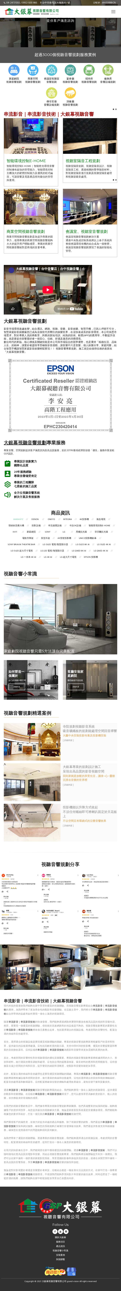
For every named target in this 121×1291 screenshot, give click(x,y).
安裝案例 (60, 1255)
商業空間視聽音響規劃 (26, 231)
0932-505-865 (29, 3)
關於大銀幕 (60, 1237)
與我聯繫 (60, 1259)
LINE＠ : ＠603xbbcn (104, 3)
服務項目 (60, 1242)
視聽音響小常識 (60, 1251)
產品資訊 (60, 1246)
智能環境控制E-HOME (26, 161)
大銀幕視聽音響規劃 (25, 442)
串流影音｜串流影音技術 (22, 1022)
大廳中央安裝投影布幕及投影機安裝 (84, 735)
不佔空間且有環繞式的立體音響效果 (84, 820)
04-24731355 (13, 3)
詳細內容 (17, 687)
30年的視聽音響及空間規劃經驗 (65, 55)
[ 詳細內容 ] (68, 740)
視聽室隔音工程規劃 (83, 161)
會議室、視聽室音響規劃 (87, 231)
